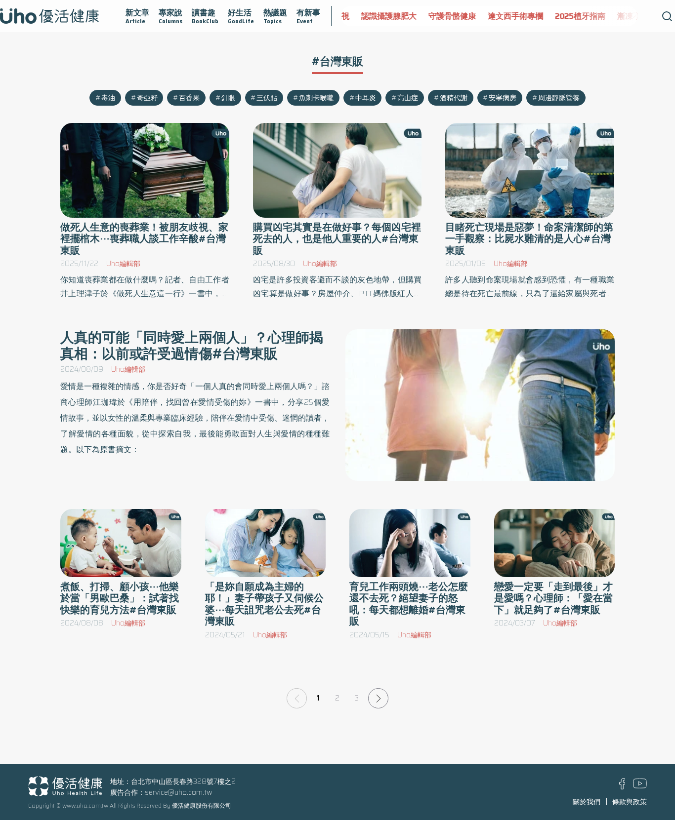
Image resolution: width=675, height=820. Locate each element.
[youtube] (640, 786)
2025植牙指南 (568, 16)
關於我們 (586, 801)
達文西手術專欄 (503, 16)
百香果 (189, 97)
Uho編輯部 (123, 263)
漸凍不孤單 (624, 16)
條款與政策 (629, 801)
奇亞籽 (147, 97)
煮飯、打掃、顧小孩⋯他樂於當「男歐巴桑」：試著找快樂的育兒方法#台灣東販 (119, 598)
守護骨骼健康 (440, 16)
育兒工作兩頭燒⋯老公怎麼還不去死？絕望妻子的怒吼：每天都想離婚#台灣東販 (408, 604)
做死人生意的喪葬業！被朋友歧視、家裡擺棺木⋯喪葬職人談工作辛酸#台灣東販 (144, 238)
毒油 (108, 97)
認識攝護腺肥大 (376, 16)
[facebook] (622, 786)
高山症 (407, 97)
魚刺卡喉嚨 (316, 97)
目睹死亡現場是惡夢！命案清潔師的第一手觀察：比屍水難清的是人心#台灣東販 (529, 238)
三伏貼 (266, 97)
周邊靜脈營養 (559, 97)
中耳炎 (365, 97)
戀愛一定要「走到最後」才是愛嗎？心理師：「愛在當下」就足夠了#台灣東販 (553, 598)
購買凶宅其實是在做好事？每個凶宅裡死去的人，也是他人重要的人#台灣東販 (337, 238)
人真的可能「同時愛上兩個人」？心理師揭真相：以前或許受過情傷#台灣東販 (191, 345)
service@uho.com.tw (178, 792)
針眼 (228, 97)
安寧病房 (502, 97)
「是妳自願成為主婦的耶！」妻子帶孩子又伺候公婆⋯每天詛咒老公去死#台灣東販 (264, 604)
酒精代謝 (453, 97)
